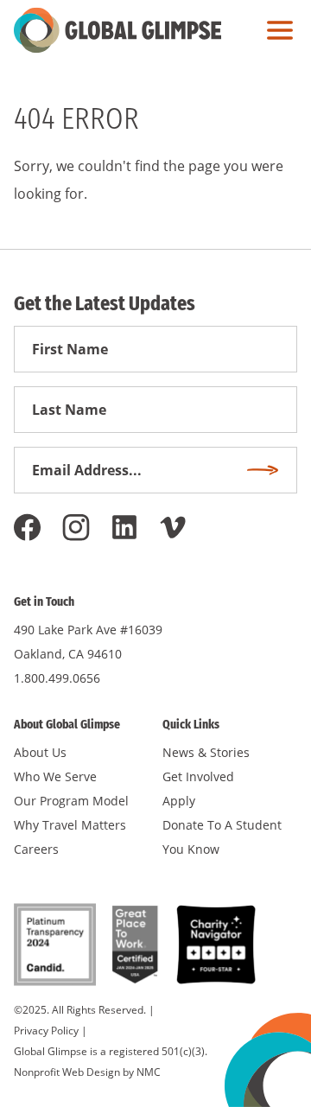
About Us (40, 752)
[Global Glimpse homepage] (117, 30)
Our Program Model (71, 800)
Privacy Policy (46, 1030)
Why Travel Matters (70, 825)
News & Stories (206, 752)
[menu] (275, 30)
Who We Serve (55, 776)
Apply (178, 800)
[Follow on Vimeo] (173, 527)
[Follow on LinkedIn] (124, 527)
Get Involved (198, 776)
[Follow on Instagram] (76, 527)
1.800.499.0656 (57, 678)
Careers (36, 849)
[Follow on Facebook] (27, 527)
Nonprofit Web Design (67, 1072)
